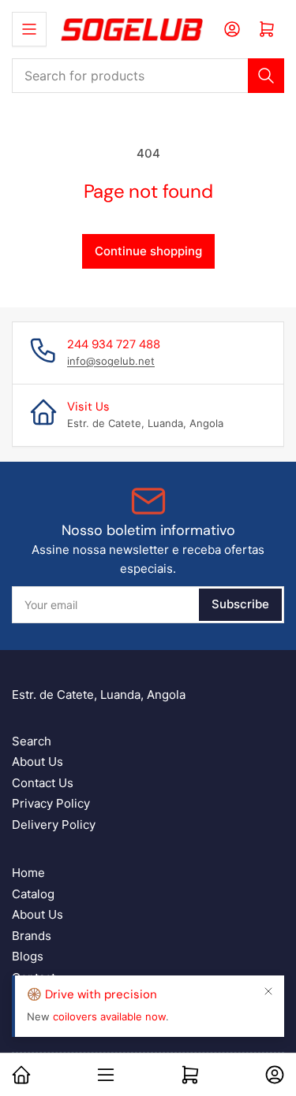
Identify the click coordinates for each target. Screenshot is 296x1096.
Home (28, 872)
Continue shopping (148, 250)
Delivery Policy (54, 824)
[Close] (268, 991)
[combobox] (148, 75)
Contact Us (42, 782)
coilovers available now (109, 1016)
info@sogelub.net (111, 361)
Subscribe (240, 603)
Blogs (27, 956)
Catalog (33, 893)
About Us (37, 761)
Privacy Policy (51, 803)
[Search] (266, 75)
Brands (31, 935)
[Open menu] (29, 29)
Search (31, 741)
